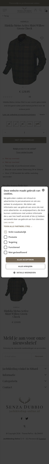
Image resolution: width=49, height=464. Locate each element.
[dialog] (24, 232)
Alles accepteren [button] (25, 259)
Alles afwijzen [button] (25, 266)
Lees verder (9, 222)
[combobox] (43, 190)
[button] (24, 226)
